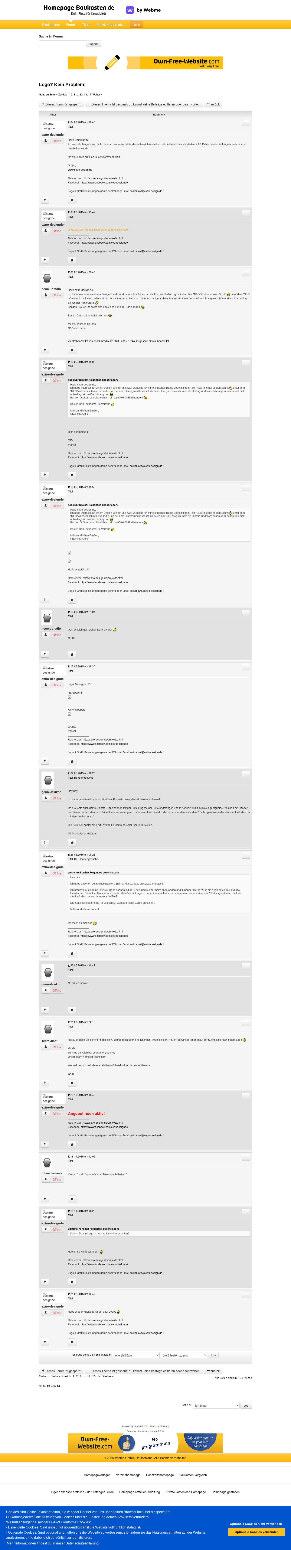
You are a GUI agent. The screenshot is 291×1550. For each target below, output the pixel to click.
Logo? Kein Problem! (62, 84)
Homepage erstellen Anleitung (139, 1492)
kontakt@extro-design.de (147, 191)
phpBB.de (159, 1431)
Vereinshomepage (128, 1475)
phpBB (137, 1426)
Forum (71, 24)
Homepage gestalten (226, 1492)
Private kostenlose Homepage (186, 1492)
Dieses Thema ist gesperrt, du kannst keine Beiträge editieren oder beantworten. (145, 104)
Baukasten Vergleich (193, 1475)
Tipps (86, 24)
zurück (215, 104)
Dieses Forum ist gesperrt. (63, 104)
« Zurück (61, 94)
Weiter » (97, 94)
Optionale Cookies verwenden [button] (257, 1532)
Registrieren (51, 24)
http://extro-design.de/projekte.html (103, 178)
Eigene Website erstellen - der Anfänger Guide (82, 1492)
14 (89, 94)
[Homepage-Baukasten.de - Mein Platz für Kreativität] (82, 10)
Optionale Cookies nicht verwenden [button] (256, 1523)
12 (81, 94)
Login (136, 24)
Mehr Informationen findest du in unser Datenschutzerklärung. (53, 1543)
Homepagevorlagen (97, 1475)
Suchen (93, 44)
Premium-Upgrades (110, 24)
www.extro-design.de (80, 169)
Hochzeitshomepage (160, 1475)
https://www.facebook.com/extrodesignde (104, 182)
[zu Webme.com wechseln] (143, 6)
